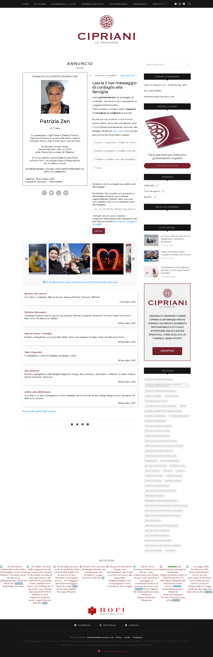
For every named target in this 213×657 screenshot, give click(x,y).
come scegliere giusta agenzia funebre (164, 446)
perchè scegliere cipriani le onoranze (164, 511)
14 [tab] (104, 274)
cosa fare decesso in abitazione (160, 456)
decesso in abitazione (155, 466)
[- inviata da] (49, 258)
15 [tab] (109, 274)
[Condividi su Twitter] (58, 192)
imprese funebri (173, 481)
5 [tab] (62, 274)
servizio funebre (153, 550)
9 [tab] (81, 274)
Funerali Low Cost (154, 476)
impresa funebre (153, 481)
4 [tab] (57, 274)
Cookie (127, 637)
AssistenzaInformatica (115, 651)
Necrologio (140, 4)
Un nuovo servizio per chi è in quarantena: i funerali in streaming (175, 239)
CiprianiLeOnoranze (179, 416)
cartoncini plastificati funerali (160, 406)
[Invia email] (66, 192)
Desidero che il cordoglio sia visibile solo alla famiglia (114, 185)
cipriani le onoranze (155, 421)
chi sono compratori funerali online (163, 411)
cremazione (151, 461)
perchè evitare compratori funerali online (166, 506)
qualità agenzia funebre (157, 531)
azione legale (172, 396)
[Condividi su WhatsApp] (44, 192)
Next (133, 258)
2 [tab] (48, 274)
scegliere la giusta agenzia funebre (162, 545)
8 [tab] (76, 274)
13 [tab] (100, 274)
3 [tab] (53, 274)
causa (183, 406)
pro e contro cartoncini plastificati (162, 516)
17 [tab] (118, 274)
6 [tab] (67, 274)
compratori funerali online (158, 451)
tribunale (170, 550)
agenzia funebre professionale (160, 391)
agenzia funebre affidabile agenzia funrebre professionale (163, 385)
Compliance (137, 637)
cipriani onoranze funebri (158, 426)
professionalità (153, 521)
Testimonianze (118, 4)
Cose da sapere (152, 191)
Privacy (119, 637)
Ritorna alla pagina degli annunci (39, 411)
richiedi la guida (167, 166)
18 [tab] (123, 274)
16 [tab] (114, 274)
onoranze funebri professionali (161, 501)
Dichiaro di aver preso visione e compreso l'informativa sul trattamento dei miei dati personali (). (114, 220)
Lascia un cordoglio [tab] (105, 75)
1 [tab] (43, 274)
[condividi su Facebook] (51, 192)
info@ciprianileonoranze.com (159, 96)
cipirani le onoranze (155, 416)
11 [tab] (90, 274)
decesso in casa (177, 466)
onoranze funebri (154, 496)
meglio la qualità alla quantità (160, 491)
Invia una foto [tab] (128, 75)
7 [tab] (71, 274)
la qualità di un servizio (157, 486)
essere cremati (152, 471)
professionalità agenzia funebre (161, 526)
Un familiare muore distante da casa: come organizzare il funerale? (175, 270)
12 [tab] (95, 274)
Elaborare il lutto (64, 4)
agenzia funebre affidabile (158, 379)
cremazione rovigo (169, 461)
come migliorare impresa (157, 436)
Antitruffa (149, 185)
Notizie (148, 197)
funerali (180, 471)
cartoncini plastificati (156, 401)
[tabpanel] (49, 258)
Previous (26, 258)
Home (25, 4)
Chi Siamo (40, 4)
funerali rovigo (174, 476)
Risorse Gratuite (92, 4)
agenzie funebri (153, 396)
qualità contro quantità (157, 535)
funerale (167, 471)
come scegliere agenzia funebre (161, 441)
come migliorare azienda (157, 431)
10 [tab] (85, 274)
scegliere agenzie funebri (158, 540)
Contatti (158, 4)
